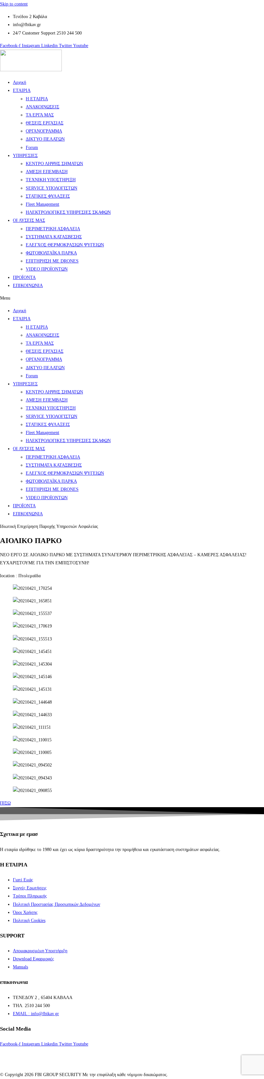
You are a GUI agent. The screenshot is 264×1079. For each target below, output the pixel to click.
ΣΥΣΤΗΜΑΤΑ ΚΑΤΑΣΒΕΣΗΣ (54, 236)
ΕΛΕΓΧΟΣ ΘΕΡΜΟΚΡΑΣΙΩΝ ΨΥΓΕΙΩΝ (65, 245)
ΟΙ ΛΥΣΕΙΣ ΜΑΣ (29, 220)
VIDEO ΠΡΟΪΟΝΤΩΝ (47, 269)
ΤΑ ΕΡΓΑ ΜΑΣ (40, 115)
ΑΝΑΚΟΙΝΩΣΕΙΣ (42, 106)
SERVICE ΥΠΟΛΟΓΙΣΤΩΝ (51, 188)
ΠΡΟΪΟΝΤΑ (24, 277)
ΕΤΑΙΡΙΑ (22, 90)
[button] (132, 298)
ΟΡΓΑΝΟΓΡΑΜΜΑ (44, 131)
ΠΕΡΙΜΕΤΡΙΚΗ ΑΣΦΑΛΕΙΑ (53, 228)
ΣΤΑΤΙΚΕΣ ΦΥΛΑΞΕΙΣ (48, 196)
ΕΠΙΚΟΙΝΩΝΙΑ (28, 285)
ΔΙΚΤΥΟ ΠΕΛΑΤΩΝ (45, 139)
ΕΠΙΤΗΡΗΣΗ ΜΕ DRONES (52, 261)
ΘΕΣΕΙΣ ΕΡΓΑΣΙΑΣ (44, 123)
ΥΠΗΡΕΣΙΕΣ (25, 155)
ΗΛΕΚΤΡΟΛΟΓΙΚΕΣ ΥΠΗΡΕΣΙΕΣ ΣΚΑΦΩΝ (68, 212)
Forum (32, 147)
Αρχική (19, 82)
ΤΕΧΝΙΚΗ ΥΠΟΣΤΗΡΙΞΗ (51, 179)
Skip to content (14, 4)
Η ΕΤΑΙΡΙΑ (37, 98)
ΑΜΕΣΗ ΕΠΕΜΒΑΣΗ (47, 171)
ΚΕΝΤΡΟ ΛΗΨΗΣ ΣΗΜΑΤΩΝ (54, 163)
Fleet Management (42, 204)
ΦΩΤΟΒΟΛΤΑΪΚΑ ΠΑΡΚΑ (51, 253)
